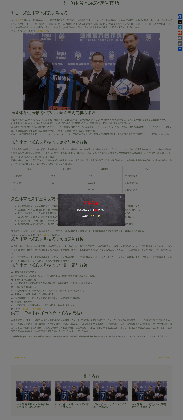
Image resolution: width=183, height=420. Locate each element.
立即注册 (94, 216)
